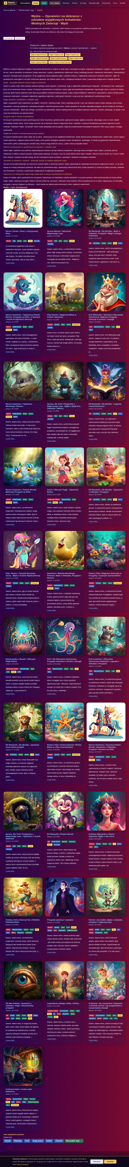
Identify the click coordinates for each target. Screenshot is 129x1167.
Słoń (12, 1018)
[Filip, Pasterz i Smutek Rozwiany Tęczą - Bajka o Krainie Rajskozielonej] (23, 550)
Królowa (92, 844)
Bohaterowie (106, 3)
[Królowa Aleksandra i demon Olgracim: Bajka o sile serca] (106, 811)
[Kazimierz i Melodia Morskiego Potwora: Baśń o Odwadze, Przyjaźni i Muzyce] (64, 550)
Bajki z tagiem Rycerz (58, 58)
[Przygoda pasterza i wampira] (64, 896)
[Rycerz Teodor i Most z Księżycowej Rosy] (23, 208)
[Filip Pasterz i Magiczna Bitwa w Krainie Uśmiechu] (64, 291)
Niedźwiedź (62, 930)
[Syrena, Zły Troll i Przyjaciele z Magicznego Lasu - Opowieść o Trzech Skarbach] (23, 811)
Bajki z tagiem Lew (56, 54)
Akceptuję (110, 1161)
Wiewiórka (65, 1014)
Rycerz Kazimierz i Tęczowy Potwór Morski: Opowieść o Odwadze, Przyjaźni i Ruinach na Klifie (105, 747)
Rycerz (8, 241)
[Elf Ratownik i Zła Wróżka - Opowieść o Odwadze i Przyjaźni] (106, 466)
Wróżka (92, 1015)
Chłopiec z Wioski (53, 1011)
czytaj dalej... (10, 263)
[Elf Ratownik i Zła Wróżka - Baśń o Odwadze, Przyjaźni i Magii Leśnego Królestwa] (106, 208)
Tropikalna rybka (72, 930)
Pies (37, 929)
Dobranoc (66, 3)
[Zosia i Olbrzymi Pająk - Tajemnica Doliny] (64, 466)
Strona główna (25, 3)
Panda (35, 1015)
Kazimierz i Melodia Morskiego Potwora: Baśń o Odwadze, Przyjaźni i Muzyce (64, 575)
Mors (91, 330)
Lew (115, 243)
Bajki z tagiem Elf (75, 58)
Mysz (96, 847)
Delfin (24, 1102)
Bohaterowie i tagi (26, 10)
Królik (120, 1015)
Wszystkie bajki (94, 3)
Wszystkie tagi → (74, 1141)
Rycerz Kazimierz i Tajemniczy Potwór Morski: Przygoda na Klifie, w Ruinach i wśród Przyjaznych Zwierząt (23, 317)
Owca (29, 1015)
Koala (24, 327)
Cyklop (12, 1015)
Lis (114, 844)
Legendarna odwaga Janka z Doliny (63, 1003)
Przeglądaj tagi (20, 38)
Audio (44, 3)
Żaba (25, 241)
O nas (115, 3)
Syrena (50, 241)
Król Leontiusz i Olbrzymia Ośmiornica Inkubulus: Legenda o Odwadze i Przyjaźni (104, 661)
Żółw (60, 502)
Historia (74, 3)
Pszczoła (36, 241)
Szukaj (35, 3)
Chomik (50, 327)
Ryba (63, 324)
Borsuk (106, 1018)
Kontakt (122, 3)
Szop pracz (38, 1141)
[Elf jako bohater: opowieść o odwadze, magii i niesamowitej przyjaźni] (23, 980)
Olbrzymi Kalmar (99, 327)
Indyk (31, 929)
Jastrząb (50, 244)
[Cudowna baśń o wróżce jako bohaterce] (23, 1066)
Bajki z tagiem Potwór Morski (59, 62)
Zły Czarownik (64, 1011)
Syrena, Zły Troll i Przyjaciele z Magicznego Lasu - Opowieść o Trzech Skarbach (23, 836)
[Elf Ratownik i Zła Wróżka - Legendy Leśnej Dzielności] (106, 381)
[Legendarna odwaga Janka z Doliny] (64, 980)
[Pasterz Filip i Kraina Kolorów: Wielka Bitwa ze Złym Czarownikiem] (64, 721)
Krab (74, 499)
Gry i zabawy (55, 3)
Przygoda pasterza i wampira (60, 920)
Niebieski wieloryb (33, 1102)
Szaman (57, 324)
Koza (8, 932)
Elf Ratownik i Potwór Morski (60, 834)
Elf (90, 243)
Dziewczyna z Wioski (53, 499)
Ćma (113, 327)
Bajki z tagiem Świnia (38, 62)
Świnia (103, 243)
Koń (110, 844)
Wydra (19, 241)
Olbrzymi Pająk (66, 499)
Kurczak (9, 330)
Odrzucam (96, 1161)
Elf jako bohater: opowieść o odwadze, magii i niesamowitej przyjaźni (19, 1005)
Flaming (17, 1141)
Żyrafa (74, 927)
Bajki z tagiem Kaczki (39, 54)
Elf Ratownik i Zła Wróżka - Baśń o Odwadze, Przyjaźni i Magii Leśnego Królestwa (105, 233)
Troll (14, 241)
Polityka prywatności (23, 1164)
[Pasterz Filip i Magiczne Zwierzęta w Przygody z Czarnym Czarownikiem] (106, 550)
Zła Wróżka (96, 243)
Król (91, 327)
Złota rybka (15, 1105)
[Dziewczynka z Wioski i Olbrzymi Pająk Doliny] (23, 636)
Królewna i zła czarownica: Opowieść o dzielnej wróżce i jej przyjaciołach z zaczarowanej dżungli (105, 1005)
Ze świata (83, 3)
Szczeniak (57, 844)
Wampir (57, 927)
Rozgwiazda (76, 324)
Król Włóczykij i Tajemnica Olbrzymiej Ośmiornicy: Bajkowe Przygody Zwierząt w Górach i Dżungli (106, 317)
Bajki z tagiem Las (72, 54)
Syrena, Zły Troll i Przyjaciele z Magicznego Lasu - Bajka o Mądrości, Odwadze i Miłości (64, 406)
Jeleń (30, 241)
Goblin (97, 929)
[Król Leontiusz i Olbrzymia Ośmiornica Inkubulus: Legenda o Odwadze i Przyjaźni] (106, 636)
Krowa (104, 844)
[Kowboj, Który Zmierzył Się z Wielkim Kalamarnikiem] (23, 896)
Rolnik (8, 929)
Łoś (111, 1018)
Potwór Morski (17, 327)
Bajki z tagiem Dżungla (39, 58)
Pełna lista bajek (9, 38)
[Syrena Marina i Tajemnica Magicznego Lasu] (64, 208)
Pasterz (50, 324)
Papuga (24, 1018)
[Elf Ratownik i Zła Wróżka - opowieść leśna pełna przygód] (23, 721)
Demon (98, 844)
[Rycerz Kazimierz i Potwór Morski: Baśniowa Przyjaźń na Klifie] (23, 466)
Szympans (72, 841)
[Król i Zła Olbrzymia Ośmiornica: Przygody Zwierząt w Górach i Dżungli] (64, 636)
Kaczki (72, 241)
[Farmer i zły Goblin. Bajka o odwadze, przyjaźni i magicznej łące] (106, 896)
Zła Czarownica (100, 1015)
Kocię (120, 243)
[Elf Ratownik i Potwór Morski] (64, 811)
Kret (60, 241)
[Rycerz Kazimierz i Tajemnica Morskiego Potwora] (23, 381)
